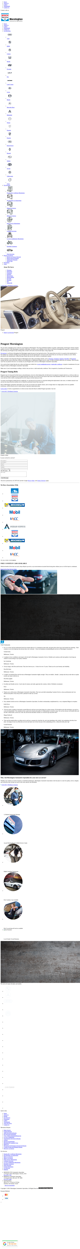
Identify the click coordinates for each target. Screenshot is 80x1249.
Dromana (9, 270)
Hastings (9, 274)
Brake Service (7, 1130)
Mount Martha (10, 277)
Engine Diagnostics (8, 1166)
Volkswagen (10, 176)
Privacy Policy (31, 480)
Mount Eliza (10, 276)
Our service (4, 353)
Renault (9, 153)
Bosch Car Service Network (14, 257)
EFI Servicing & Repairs (10, 1134)
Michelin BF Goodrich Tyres (11, 1143)
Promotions (6, 262)
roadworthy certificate (56, 364)
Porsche (9, 138)
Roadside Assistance (12, 246)
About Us (6, 3)
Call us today (4, 388)
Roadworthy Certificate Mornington (16, 193)
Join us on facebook (9, 1185)
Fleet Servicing (10, 254)
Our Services (7, 185)
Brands (5, 1116)
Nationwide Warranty (12, 259)
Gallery (5, 4)
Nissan (8, 122)
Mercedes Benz (11, 107)
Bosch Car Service (8, 255)
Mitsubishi (9, 115)
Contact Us (6, 7)
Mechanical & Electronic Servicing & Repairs (15, 1145)
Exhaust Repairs (8, 1131)
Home (5, 2)
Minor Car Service (11, 216)
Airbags (6, 1140)
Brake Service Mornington (13, 223)
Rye (8, 281)
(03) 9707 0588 (7, 1179)
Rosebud (9, 280)
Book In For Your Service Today (9, 569)
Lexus (8, 92)
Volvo (8, 184)
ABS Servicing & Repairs (10, 1133)
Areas (5, 264)
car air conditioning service (44, 364)
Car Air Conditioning (9, 1137)
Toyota (8, 168)
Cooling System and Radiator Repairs (13, 1147)
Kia (8, 76)
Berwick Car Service (9, 1148)
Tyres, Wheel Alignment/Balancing (12, 1136)
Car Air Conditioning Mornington (15, 238)
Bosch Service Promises (13, 258)
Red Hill (9, 278)
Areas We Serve (8, 1123)
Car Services (7, 1168)
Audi (8, 38)
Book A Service (14, 285)
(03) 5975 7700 (6, 285)
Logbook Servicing (11, 231)
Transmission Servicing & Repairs (12, 1138)
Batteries (6, 1169)
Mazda (8, 99)
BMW (8, 46)
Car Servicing (7, 31)
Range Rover (10, 145)
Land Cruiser (10, 84)
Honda (8, 61)
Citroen (9, 54)
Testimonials (7, 6)
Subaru (8, 161)
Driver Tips (9, 261)
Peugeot (9, 130)
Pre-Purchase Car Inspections (14, 200)
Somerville (9, 283)
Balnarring (9, 271)
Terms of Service (41, 480)
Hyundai (9, 69)
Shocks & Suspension (9, 1141)
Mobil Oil (6, 1144)
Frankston (9, 273)
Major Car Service (11, 208)
